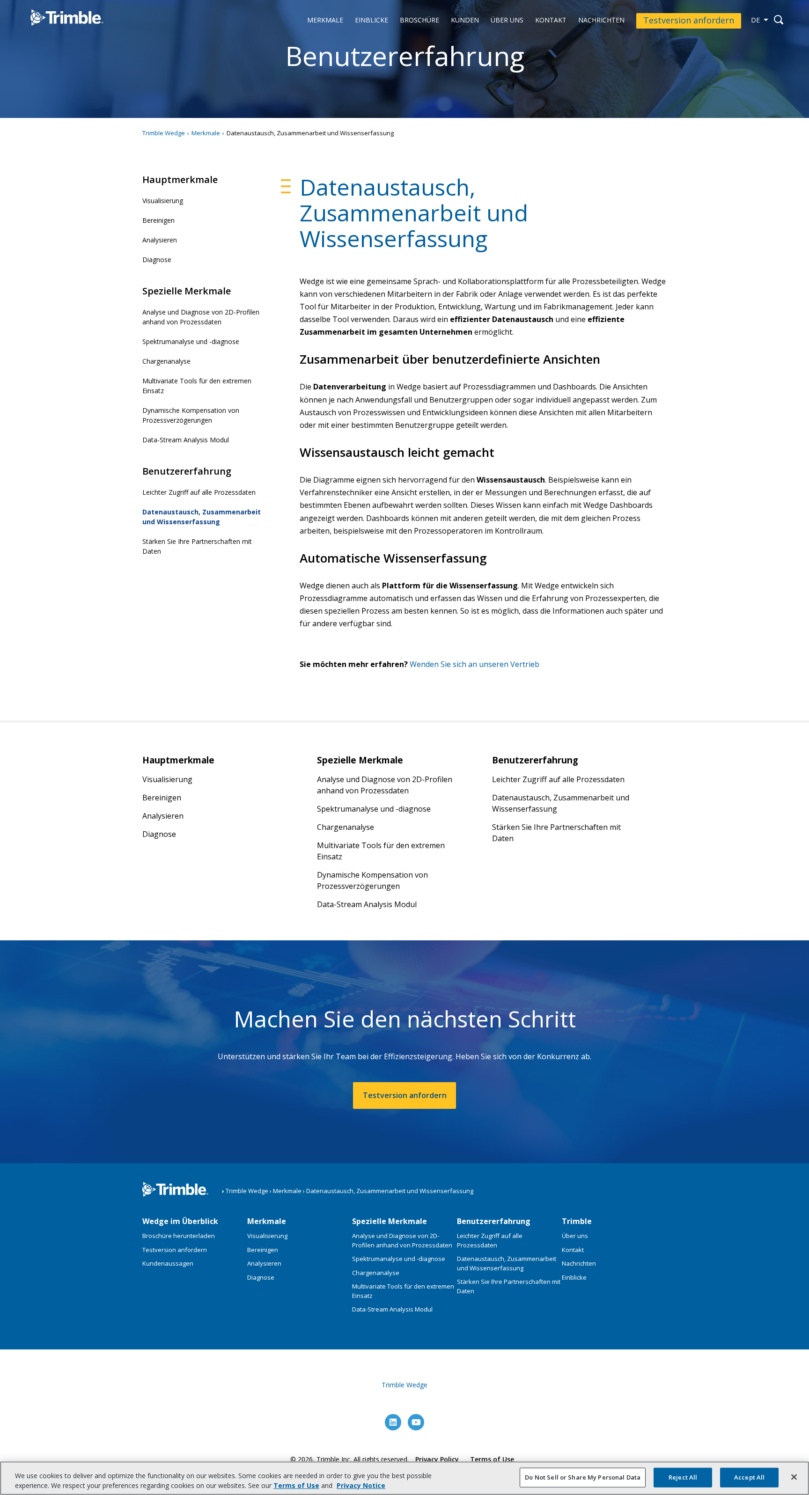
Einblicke (371, 20)
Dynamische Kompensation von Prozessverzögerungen (190, 415)
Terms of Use (492, 1459)
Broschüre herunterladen (178, 1235)
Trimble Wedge (57, 32)
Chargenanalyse (166, 361)
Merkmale (325, 20)
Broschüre (419, 20)
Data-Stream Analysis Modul (185, 439)
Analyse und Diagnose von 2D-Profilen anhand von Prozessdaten (200, 317)
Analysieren (159, 239)
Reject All (683, 1477)
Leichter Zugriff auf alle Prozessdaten (199, 492)
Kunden (465, 20)
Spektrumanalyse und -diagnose (190, 341)
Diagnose (156, 259)
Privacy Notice (361, 1485)
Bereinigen (158, 220)
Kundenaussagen (167, 1263)
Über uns (507, 20)
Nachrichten (601, 20)
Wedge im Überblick (180, 1221)
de (755, 19)
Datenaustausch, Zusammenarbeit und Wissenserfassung (201, 516)
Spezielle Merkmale (389, 1221)
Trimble (577, 1221)
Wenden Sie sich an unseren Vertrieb (474, 664)
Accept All (749, 1477)
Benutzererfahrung (493, 1221)
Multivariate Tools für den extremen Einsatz (196, 385)
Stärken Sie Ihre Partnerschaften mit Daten (197, 546)
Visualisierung (162, 200)
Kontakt (550, 20)
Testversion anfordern (688, 20)
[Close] (794, 1477)
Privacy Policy (437, 1459)
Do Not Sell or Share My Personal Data (582, 1477)
